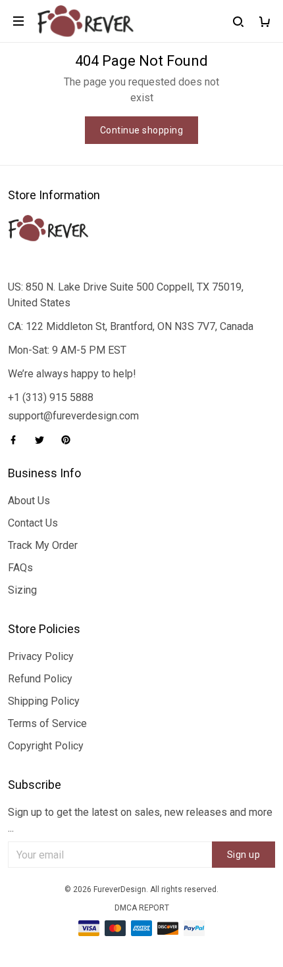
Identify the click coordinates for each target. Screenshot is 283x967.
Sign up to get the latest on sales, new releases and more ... (140, 820)
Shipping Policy (44, 701)
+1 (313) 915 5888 (50, 397)
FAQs (20, 567)
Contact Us (33, 523)
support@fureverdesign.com (73, 416)
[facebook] (17, 440)
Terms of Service (47, 723)
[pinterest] (70, 440)
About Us (29, 500)
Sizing (22, 590)
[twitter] (43, 440)
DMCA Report (142, 907)
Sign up (244, 854)
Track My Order (43, 545)
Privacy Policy (41, 656)
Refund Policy (40, 678)
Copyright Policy (46, 746)
